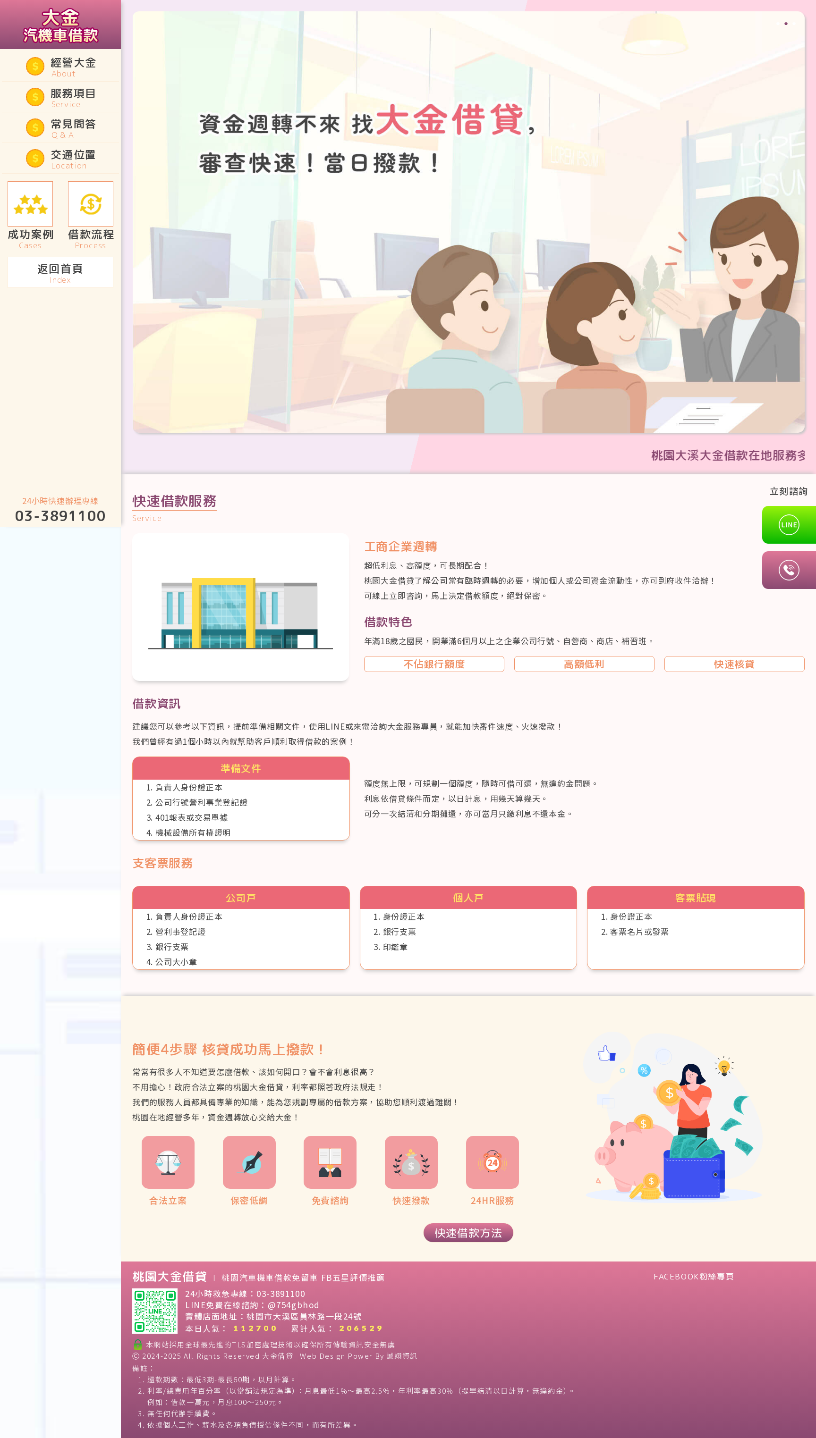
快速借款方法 (468, 1232)
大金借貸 (277, 1356)
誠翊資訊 (401, 1356)
